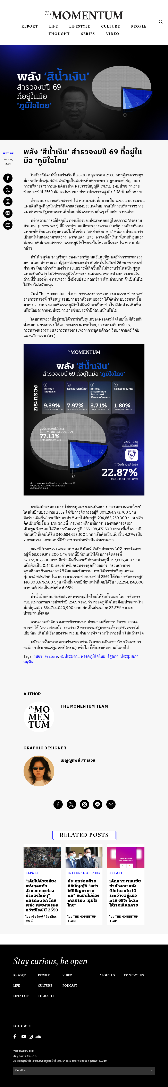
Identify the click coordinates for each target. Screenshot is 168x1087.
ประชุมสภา (129, 656)
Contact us (134, 975)
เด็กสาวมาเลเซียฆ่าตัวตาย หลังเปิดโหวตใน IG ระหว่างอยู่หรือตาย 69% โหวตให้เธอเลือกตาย (125, 893)
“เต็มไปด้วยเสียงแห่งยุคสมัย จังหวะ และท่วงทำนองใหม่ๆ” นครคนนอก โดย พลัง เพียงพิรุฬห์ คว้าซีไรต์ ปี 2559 (42, 895)
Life (53, 26)
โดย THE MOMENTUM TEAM (82, 918)
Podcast (69, 986)
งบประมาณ (69, 656)
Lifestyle (79, 26)
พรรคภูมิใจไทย (93, 656)
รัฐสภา (113, 656)
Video (112, 33)
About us (107, 975)
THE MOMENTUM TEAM (84, 706)
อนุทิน (28, 662)
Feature (51, 656)
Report (30, 26)
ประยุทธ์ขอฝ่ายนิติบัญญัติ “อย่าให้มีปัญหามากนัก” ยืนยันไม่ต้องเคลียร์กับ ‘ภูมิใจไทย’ (84, 893)
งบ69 (38, 656)
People (138, 26)
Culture (110, 26)
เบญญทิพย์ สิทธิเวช (77, 760)
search (161, 22)
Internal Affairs (84, 873)
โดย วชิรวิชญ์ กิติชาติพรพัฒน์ (41, 918)
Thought (59, 33)
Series (88, 33)
